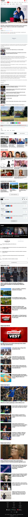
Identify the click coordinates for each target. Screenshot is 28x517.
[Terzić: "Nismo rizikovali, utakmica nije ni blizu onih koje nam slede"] (6, 409)
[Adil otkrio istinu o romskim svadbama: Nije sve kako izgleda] (20, 230)
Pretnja (8, 130)
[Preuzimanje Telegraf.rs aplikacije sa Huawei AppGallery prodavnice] (19, 510)
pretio (8, 33)
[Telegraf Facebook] (11, 512)
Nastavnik (2, 130)
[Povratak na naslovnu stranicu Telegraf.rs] (3, 0)
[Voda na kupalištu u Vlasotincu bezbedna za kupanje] (14, 186)
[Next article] (27, 258)
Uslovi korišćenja (23, 127)
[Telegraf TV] (16, 512)
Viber (25, 125)
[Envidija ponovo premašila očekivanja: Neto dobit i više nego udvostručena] (14, 334)
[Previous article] (0, 258)
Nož (10, 130)
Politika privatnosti (19, 514)
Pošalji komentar (22, 133)
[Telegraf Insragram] (15, 512)
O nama (6, 514)
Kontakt (22, 514)
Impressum (11, 514)
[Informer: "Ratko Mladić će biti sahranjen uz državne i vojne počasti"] (3, 102)
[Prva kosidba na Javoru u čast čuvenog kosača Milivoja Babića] (23, 186)
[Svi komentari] (22, 199)
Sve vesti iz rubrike (14, 194)
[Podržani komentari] (24, 199)
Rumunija (13, 130)
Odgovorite (3, 205)
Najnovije (5, 265)
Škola (5, 130)
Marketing (8, 514)
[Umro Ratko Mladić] (3, 99)
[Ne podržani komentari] (26, 199)
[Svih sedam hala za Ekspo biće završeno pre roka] (6, 351)
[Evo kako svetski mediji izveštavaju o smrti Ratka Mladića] (3, 50)
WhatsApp (22, 125)
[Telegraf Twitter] (13, 512)
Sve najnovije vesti (14, 262)
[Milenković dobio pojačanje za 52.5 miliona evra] (14, 393)
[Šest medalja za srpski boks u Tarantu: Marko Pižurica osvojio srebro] (6, 418)
